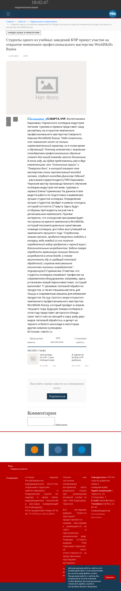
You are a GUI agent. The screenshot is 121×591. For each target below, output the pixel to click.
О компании (12, 478)
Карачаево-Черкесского (42, 123)
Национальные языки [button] (26, 7)
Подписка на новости (19, 469)
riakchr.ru (46, 331)
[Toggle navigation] (8, 14)
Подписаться (57, 396)
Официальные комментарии (23, 33)
